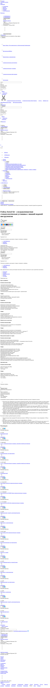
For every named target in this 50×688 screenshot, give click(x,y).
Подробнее (2, 437)
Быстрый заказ (3, 231)
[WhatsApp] (10, 224)
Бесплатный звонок (7, 33)
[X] (7, 224)
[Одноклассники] (3, 224)
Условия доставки (4, 672)
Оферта (2, 683)
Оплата (4, 275)
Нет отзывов (4, 220)
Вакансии (5, 8)
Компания (2, 661)
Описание (5, 271)
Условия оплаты (3, 671)
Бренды (4, 7)
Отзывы (4, 9)
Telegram (5, 242)
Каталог (2, 656)
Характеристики (6, 273)
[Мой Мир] (5, 224)
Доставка (5, 276)
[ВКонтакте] (1, 224)
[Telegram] (12, 224)
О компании (5, 6)
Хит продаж (3, 660)
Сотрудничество (6, 10)
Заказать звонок (7, 18)
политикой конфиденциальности (20, 631)
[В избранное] (3, 429)
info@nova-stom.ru (7, 20)
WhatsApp (5, 243)
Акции (1, 657)
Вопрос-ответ (3, 673)
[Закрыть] (1, 147)
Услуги (1, 658)
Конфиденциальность (5, 681)
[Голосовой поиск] (2, 88)
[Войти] (1, 143)
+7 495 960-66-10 (6, 16)
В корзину (3, 228)
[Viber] (8, 224)
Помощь (2, 668)
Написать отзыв (4, 388)
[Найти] (5, 88)
